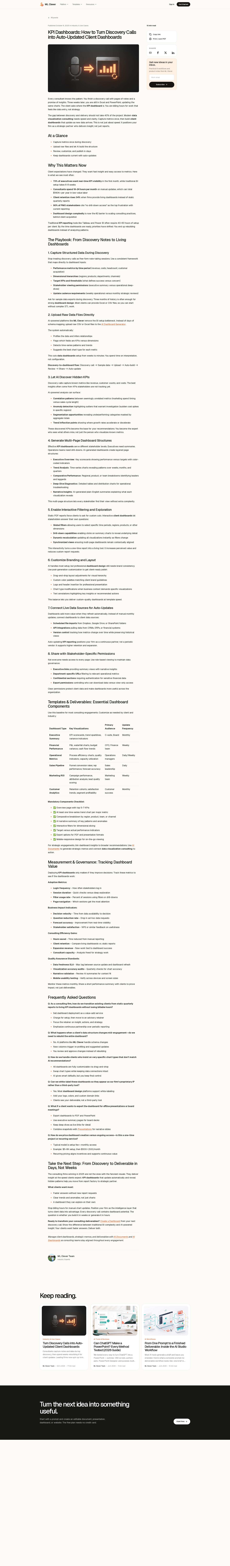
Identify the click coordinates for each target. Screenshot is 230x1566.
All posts (54, 18)
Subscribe (160, 84)
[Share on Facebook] (158, 53)
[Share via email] (150, 53)
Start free (180, 1421)
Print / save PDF (159, 39)
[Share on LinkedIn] (173, 53)
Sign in (171, 4)
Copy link (157, 34)
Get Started (183, 4)
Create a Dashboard (110, 1221)
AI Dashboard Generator (113, 324)
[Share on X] (165, 53)
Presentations (85, 1129)
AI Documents (121, 1236)
